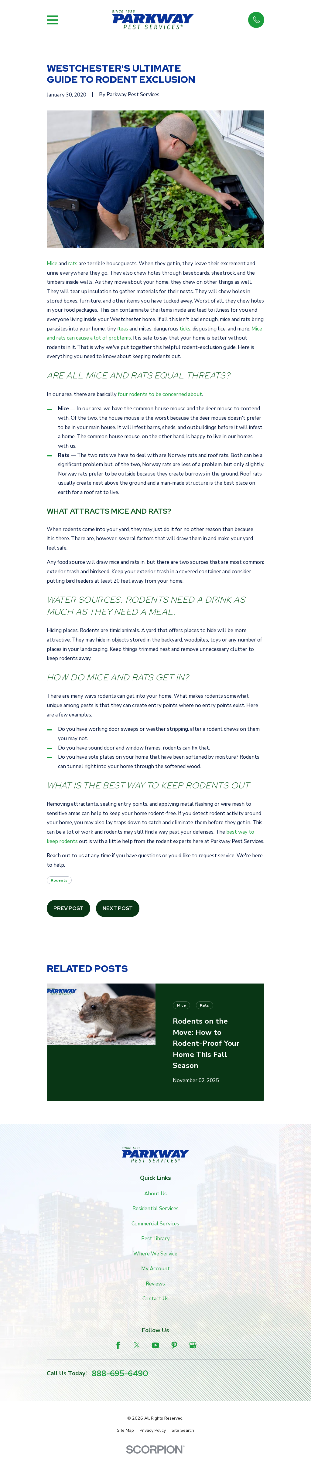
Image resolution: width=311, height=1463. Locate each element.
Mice (52, 263)
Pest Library (155, 1238)
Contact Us (155, 1298)
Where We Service (155, 1253)
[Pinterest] (174, 1345)
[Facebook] (118, 1345)
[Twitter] (137, 1345)
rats (72, 263)
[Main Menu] (52, 19)
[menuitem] (125, 1430)
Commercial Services (155, 1223)
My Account (155, 1268)
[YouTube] (155, 1345)
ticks (184, 328)
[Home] (153, 20)
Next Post (118, 908)
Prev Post (68, 908)
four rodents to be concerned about (160, 394)
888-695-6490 (120, 1374)
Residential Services (155, 1208)
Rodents (59, 880)
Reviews (155, 1283)
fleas (122, 328)
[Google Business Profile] (193, 1345)
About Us (155, 1193)
